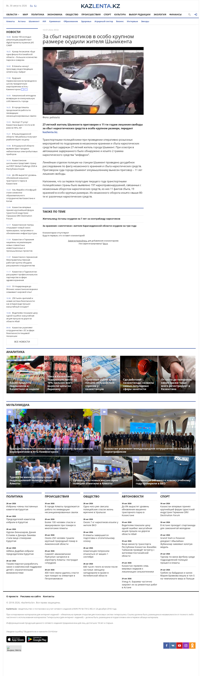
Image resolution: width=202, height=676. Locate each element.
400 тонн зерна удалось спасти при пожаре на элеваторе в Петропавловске (62, 575)
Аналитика (15, 352)
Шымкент (34, 21)
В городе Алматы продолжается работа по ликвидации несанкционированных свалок (21, 111)
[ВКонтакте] (173, 645)
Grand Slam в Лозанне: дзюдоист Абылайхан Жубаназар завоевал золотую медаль (176, 542)
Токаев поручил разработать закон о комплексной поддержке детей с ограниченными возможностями (24, 568)
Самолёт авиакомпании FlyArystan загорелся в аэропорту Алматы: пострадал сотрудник (61, 558)
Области (11, 14)
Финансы (175, 14)
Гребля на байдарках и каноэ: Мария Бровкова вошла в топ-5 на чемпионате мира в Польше (177, 575)
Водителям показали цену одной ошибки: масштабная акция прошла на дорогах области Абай (22, 317)
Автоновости (133, 496)
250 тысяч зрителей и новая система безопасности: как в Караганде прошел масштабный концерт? (20, 302)
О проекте (12, 596)
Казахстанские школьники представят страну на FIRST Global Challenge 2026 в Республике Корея (21, 164)
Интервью (132, 21)
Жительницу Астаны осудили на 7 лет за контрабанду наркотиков (81, 218)
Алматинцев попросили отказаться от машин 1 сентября (96, 553)
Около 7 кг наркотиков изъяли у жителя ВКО (100, 524)
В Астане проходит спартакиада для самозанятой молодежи (177, 527)
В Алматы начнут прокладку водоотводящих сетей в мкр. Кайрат (19, 69)
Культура (120, 14)
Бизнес (120, 21)
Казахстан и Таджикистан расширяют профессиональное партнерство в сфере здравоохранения (21, 276)
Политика (37, 14)
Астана (22, 21)
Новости (13, 32)
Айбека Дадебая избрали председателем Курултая (20, 552)
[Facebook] (166, 645)
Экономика (54, 14)
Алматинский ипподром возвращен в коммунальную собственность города (21, 98)
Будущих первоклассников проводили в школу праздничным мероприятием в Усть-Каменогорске (21, 84)
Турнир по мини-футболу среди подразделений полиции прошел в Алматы (177, 559)
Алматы (10, 21)
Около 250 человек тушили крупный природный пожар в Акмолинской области (61, 540)
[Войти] (196, 14)
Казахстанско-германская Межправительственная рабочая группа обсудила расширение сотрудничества (21, 261)
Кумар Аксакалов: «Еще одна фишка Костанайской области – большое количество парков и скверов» (21, 55)
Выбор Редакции (140, 14)
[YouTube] (179, 645)
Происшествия (91, 14)
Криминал (54, 21)
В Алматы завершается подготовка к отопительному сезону (99, 538)
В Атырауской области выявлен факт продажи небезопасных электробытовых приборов (22, 150)
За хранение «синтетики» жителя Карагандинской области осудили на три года (89, 225)
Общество (71, 14)
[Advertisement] (172, 75)
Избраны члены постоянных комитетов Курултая (22, 508)
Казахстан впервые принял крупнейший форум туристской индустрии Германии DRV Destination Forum (20, 213)
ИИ (44, 21)
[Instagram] (186, 645)
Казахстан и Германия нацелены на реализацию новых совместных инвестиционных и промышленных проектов (20, 245)
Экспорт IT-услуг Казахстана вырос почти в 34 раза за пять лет (20, 125)
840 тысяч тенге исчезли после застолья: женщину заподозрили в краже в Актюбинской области (100, 571)
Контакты (48, 596)
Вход (105, 243)
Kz (35, 5)
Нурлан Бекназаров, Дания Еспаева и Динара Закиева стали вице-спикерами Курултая (21, 536)
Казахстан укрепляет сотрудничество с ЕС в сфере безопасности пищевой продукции (20, 331)
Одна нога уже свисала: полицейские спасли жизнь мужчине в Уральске (98, 509)
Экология (160, 14)
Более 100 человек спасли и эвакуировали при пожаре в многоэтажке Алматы (60, 525)
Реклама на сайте (30, 596)
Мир (25, 14)
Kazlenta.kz (11, 608)
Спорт (107, 14)
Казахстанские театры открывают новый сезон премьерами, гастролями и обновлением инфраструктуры (21, 229)
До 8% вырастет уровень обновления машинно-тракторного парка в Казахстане (21, 179)
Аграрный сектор (104, 21)
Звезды (145, 21)
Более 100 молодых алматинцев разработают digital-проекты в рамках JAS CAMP (20, 41)
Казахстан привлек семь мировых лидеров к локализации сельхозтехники (138, 568)
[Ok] (192, 645)
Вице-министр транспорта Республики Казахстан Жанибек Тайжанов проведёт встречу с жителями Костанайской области (139, 549)
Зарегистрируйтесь (77, 240)
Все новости (22, 341)
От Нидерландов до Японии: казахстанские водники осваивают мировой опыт (22, 289)
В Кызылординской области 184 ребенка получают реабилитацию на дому (21, 136)
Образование (71, 21)
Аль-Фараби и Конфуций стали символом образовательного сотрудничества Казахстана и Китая (21, 195)
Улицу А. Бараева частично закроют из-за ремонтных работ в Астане (139, 584)
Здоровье (86, 21)
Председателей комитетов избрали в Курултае (20, 521)
